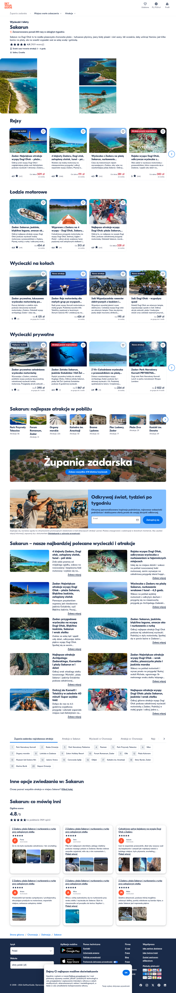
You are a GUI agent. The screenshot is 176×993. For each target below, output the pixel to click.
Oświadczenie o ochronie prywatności (64, 533)
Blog (127, 957)
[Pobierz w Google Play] (70, 950)
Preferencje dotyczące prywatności (98, 962)
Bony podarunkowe (131, 968)
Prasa (127, 962)
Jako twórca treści (150, 953)
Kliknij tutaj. (67, 789)
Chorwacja (33, 935)
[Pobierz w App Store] (70, 961)
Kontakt (86, 948)
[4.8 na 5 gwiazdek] (18, 44)
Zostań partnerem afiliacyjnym (150, 959)
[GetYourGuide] (8, 5)
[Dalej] (171, 154)
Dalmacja (45, 935)
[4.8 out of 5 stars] (18, 820)
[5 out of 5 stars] (34, 836)
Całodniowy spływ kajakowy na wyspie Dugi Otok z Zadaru (140, 830)
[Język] (156, 4)
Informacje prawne (91, 953)
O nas (127, 948)
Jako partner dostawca (152, 948)
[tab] (34, 739)
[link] (18, 424)
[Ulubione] (145, 4)
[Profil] (167, 4)
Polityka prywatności (92, 957)
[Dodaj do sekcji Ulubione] (43, 131)
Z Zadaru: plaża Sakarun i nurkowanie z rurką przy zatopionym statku (34, 830)
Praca (127, 953)
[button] (18, 424)
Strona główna (17, 935)
